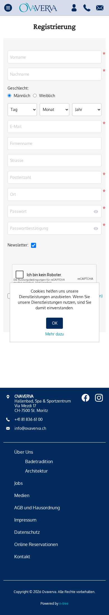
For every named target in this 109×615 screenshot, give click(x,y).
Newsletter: (18, 245)
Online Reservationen (36, 544)
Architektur (36, 471)
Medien (21, 495)
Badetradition (39, 461)
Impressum (25, 520)
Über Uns (23, 452)
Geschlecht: (18, 88)
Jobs (18, 483)
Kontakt (22, 556)
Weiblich (47, 95)
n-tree (63, 603)
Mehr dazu (54, 334)
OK (54, 323)
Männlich (22, 95)
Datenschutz (27, 532)
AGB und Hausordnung (37, 507)
